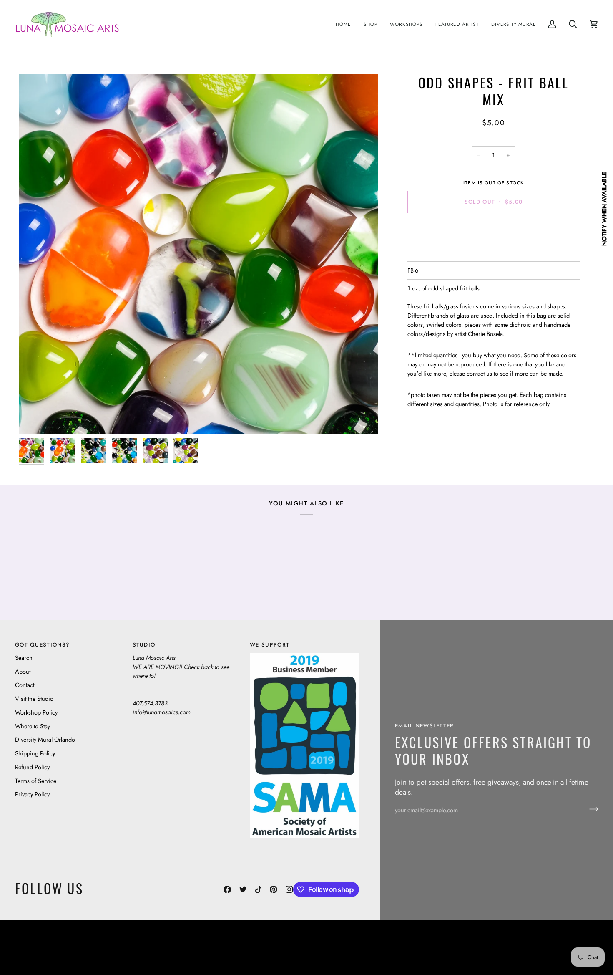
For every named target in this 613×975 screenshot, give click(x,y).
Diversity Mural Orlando (45, 739)
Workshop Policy (36, 712)
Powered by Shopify (565, 953)
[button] (370, 24)
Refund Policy (32, 767)
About (22, 671)
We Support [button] (269, 645)
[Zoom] (198, 254)
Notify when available (604, 209)
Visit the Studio (34, 698)
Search (24, 657)
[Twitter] (243, 889)
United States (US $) (53, 947)
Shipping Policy (35, 753)
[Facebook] (227, 889)
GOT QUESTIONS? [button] (42, 645)
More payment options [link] (493, 252)
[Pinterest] (273, 889)
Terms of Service (35, 780)
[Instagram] (289, 889)
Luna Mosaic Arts (162, 941)
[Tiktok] (258, 889)
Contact (24, 684)
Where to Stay (32, 726)
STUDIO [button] (144, 645)
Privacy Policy (32, 794)
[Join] (591, 809)
